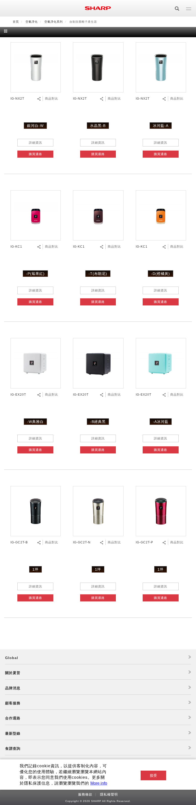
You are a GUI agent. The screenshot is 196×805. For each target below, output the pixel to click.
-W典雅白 (35, 422)
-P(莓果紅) (35, 274)
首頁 (16, 21)
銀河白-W (35, 126)
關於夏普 (12, 673)
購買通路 (35, 154)
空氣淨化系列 (53, 21)
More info (98, 783)
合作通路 (12, 718)
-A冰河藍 (160, 422)
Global (11, 658)
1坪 (35, 569)
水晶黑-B (98, 126)
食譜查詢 (12, 748)
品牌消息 (12, 688)
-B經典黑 (98, 422)
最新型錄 (12, 733)
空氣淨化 (32, 21)
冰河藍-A (160, 126)
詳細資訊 (35, 142)
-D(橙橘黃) (160, 274)
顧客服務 (12, 703)
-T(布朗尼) (98, 274)
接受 (153, 775)
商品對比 (51, 98)
